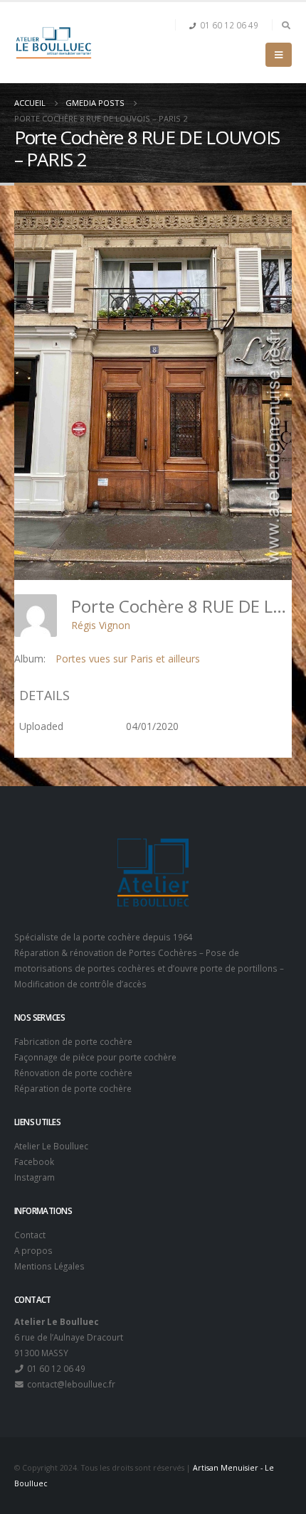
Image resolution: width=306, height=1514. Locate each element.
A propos (33, 1250)
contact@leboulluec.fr (70, 1384)
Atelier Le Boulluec (51, 1145)
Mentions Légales (49, 1266)
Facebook (34, 1161)
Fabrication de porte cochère (73, 1041)
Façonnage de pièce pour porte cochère (95, 1057)
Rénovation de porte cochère (73, 1072)
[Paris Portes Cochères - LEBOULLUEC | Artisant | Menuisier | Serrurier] (53, 43)
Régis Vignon (100, 625)
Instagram (34, 1177)
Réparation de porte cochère (73, 1088)
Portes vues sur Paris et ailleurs (128, 658)
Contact (30, 1234)
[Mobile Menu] (278, 55)
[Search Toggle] (286, 25)
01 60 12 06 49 (229, 25)
